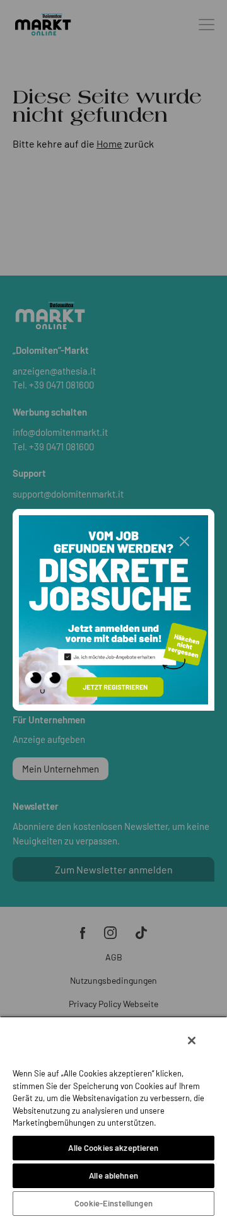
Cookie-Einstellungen (113, 1203)
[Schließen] (192, 1040)
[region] (113, 1117)
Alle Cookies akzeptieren (113, 1148)
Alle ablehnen (113, 1175)
